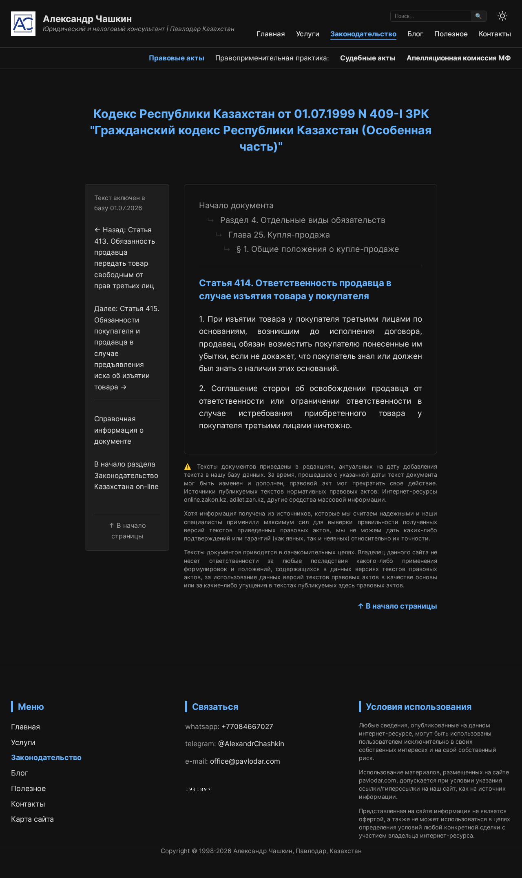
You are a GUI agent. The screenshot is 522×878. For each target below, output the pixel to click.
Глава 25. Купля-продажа (279, 235)
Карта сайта (32, 819)
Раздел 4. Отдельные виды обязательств (302, 220)
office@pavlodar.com (245, 761)
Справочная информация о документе (119, 430)
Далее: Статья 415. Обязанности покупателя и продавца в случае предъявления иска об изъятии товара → (126, 348)
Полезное (451, 33)
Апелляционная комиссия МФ (459, 57)
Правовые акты (176, 57)
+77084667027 (247, 726)
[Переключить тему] (502, 15)
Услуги (307, 33)
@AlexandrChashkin (251, 743)
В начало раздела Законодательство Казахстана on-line (126, 475)
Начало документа (236, 205)
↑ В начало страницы (397, 606)
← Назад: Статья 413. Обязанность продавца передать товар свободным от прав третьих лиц (124, 258)
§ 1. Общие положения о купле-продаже (318, 249)
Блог (415, 33)
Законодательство (363, 33)
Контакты (495, 33)
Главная (271, 33)
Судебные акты (368, 57)
